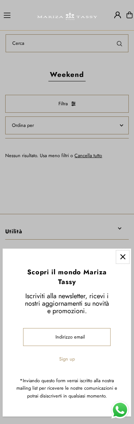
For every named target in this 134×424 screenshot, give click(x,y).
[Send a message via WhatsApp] (120, 410)
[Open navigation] (16, 15)
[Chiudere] (123, 257)
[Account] (117, 15)
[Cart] (130, 15)
